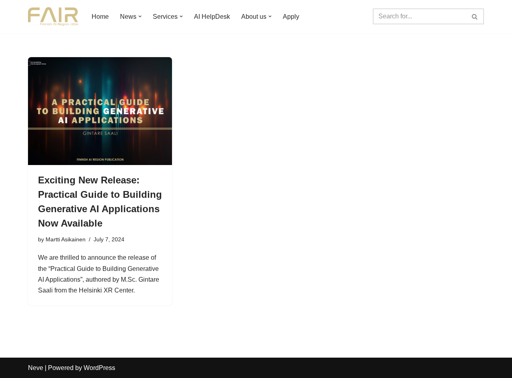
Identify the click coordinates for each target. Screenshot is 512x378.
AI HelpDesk (212, 16)
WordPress (99, 367)
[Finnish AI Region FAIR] (53, 16)
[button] (140, 16)
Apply (291, 16)
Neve (35, 367)
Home (100, 16)
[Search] (475, 16)
